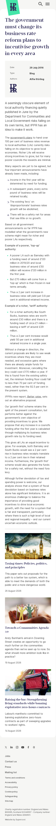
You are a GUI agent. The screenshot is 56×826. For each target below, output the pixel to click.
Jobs (7, 756)
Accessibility (11, 782)
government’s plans (21, 137)
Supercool (20, 819)
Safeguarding (11, 796)
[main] (28, 370)
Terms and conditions (15, 778)
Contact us (11, 761)
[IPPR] (13, 6)
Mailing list (11, 772)
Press (8, 767)
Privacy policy (11, 787)
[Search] (40, 4)
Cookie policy (11, 792)
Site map (9, 801)
